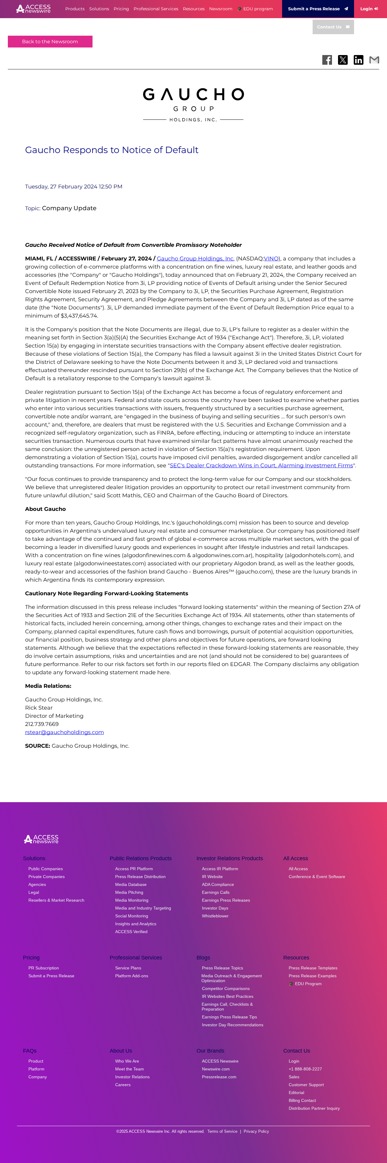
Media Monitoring (131, 900)
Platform (36, 1069)
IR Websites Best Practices (227, 996)
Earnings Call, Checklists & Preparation (227, 1006)
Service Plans (128, 967)
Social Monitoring (131, 915)
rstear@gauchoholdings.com (64, 732)
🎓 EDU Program (305, 983)
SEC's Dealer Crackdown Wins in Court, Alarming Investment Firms (261, 465)
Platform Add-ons (131, 975)
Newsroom (221, 8)
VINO (271, 258)
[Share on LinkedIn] (358, 60)
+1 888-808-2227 (305, 1069)
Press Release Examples (313, 975)
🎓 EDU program (255, 8)
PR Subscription (43, 967)
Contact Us (329, 27)
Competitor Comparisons (226, 988)
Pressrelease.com (219, 1076)
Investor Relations (132, 1076)
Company (37, 1076)
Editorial (296, 1092)
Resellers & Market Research (56, 900)
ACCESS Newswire (220, 1061)
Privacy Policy (256, 1131)
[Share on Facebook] (327, 60)
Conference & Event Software (317, 876)
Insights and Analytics (135, 923)
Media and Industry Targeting (143, 908)
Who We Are (127, 1061)
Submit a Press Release (314, 8)
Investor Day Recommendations (232, 1024)
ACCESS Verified (131, 931)
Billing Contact (302, 1100)
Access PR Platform (134, 868)
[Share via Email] (374, 60)
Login (366, 8)
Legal (33, 892)
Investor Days (215, 908)
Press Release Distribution (140, 876)
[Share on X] (343, 60)
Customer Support (306, 1084)
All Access (298, 868)
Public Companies (45, 868)
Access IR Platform (220, 868)
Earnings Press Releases (226, 900)
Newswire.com (216, 1069)
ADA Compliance (218, 884)
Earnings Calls (215, 892)
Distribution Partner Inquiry (314, 1108)
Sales (294, 1076)
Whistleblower (215, 915)
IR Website (212, 876)
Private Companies (46, 876)
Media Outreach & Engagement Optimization (231, 978)
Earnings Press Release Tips (229, 1016)
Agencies (37, 884)
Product (35, 1061)
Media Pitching (129, 892)
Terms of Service (222, 1131)
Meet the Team (129, 1069)
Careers (123, 1084)
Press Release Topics (222, 967)
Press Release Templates (313, 967)
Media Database (131, 884)
